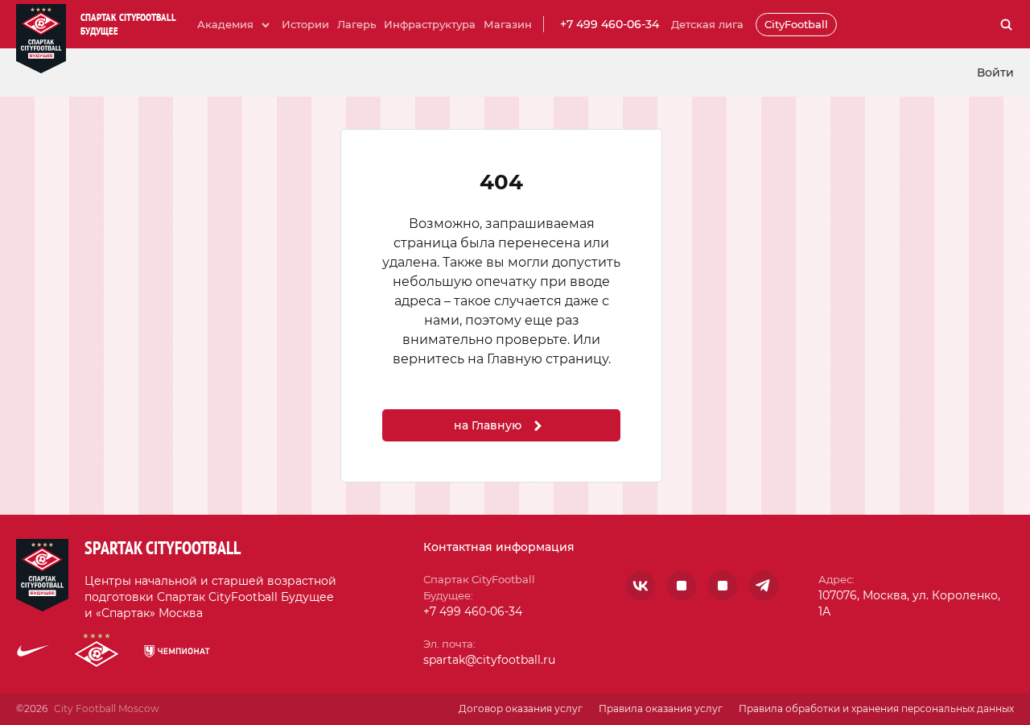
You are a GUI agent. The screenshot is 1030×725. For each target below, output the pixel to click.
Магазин (508, 24)
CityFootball (796, 24)
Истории (305, 24)
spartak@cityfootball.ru (489, 659)
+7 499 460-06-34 (609, 24)
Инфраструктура (430, 24)
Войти (995, 72)
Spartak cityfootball (162, 548)
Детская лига (707, 24)
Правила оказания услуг (661, 708)
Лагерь (356, 24)
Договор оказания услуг (521, 708)
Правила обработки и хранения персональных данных (876, 708)
